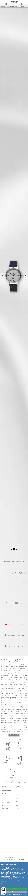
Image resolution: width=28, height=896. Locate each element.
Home (5, 6)
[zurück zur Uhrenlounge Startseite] (14, 1)
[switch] (3, 894)
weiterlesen (14, 735)
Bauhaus (14, 6)
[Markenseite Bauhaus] (14, 551)
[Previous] (2, 276)
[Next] (25, 276)
